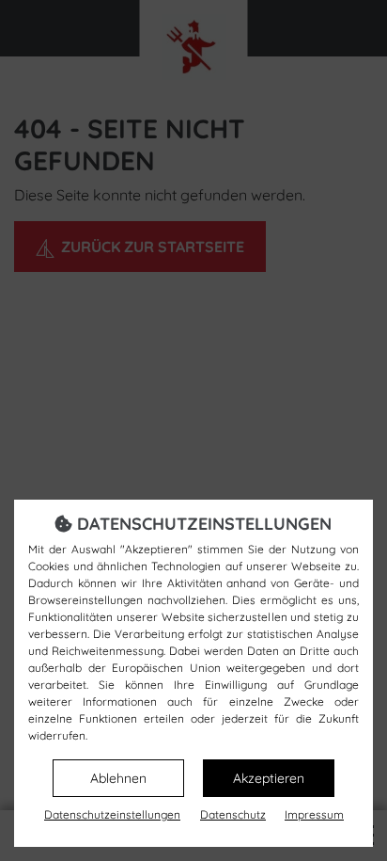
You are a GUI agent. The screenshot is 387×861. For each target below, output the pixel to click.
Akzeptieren (268, 778)
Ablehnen (118, 778)
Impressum (314, 814)
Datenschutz (233, 814)
